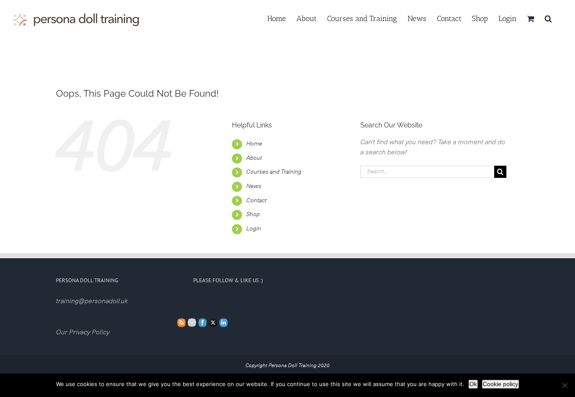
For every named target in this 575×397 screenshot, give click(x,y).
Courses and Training (273, 172)
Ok (473, 384)
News (253, 186)
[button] (548, 17)
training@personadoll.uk (92, 301)
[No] (564, 385)
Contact (256, 201)
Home (254, 144)
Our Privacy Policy (82, 332)
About (254, 158)
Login (253, 229)
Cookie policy (500, 384)
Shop (253, 214)
